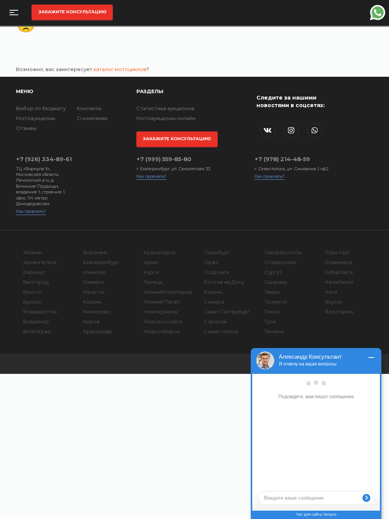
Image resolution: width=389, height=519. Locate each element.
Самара (214, 302)
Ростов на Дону (224, 282)
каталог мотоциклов (119, 69)
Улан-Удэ (337, 252)
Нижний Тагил (161, 302)
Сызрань (275, 282)
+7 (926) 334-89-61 (44, 159)
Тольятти (275, 302)
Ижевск (93, 282)
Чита (331, 292)
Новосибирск (161, 331)
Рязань (213, 292)
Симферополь (283, 252)
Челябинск (339, 282)
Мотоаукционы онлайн (165, 118)
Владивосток (40, 312)
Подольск (216, 272)
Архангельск (39, 262)
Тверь (272, 292)
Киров (91, 321)
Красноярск (159, 252)
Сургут (273, 272)
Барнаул (34, 272)
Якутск (333, 302)
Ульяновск (338, 262)
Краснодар (97, 331)
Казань (92, 302)
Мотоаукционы (35, 118)
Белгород (36, 282)
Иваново (94, 272)
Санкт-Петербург (227, 312)
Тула (270, 321)
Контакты (89, 108)
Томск (272, 312)
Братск (32, 292)
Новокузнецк (161, 312)
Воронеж (95, 252)
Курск (151, 272)
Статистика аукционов (165, 108)
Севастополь (221, 331)
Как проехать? (31, 211)
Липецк (153, 282)
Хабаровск (339, 272)
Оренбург (217, 252)
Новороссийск (163, 321)
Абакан (32, 252)
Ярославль (339, 312)
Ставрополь (280, 262)
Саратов (215, 321)
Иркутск (93, 292)
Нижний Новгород (167, 292)
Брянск (32, 302)
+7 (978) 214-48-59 (282, 159)
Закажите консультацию (72, 11)
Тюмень (274, 331)
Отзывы (26, 128)
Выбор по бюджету (41, 108)
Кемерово (97, 312)
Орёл (211, 262)
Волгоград (37, 331)
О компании (92, 118)
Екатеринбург (101, 262)
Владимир (36, 321)
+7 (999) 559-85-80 (163, 159)
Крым (151, 262)
